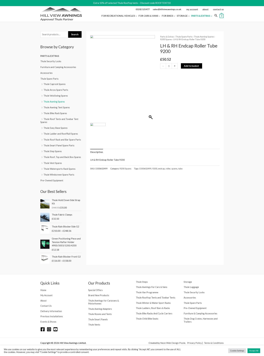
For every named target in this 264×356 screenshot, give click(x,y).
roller (168, 168)
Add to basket (191, 65)
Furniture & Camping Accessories (200, 313)
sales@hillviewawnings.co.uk (167, 9)
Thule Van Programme (147, 292)
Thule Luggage (191, 287)
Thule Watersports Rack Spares (59, 168)
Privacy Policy (194, 342)
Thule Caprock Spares (55, 84)
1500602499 (145, 168)
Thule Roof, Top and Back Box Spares (62, 157)
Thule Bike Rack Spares (55, 113)
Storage (188, 281)
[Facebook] (42, 329)
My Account (46, 295)
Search (75, 34)
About (43, 300)
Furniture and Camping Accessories (58, 67)
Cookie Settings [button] (237, 350)
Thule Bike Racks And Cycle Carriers (154, 313)
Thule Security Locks (50, 61)
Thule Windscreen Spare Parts (59, 174)
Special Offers (95, 290)
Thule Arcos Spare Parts (56, 89)
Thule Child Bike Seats (147, 318)
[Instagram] (49, 329)
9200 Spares (166, 39)
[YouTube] (55, 329)
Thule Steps (142, 281)
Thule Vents (94, 324)
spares (174, 168)
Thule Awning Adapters (100, 308)
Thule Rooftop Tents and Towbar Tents (155, 297)
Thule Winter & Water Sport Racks (153, 302)
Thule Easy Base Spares (56, 127)
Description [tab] (96, 152)
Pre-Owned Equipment (51, 180)
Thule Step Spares (53, 151)
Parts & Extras (49, 56)
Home (43, 290)
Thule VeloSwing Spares (56, 95)
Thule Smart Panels (98, 319)
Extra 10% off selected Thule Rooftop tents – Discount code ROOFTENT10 (132, 3)
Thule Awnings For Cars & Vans (151, 287)
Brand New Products (98, 295)
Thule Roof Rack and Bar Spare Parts (62, 139)
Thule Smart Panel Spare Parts (59, 145)
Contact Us (46, 305)
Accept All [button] (253, 350)
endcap (161, 168)
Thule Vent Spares (53, 163)
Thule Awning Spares (54, 101)
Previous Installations (51, 316)
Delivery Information (51, 311)
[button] (136, 15)
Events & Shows (48, 321)
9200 (154, 168)
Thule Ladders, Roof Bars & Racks (153, 308)
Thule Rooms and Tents (100, 314)
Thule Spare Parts (49, 78)
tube (180, 168)
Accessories (46, 72)
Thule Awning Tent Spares (57, 107)
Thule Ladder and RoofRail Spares (61, 133)
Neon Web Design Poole (172, 342)
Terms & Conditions (214, 342)
